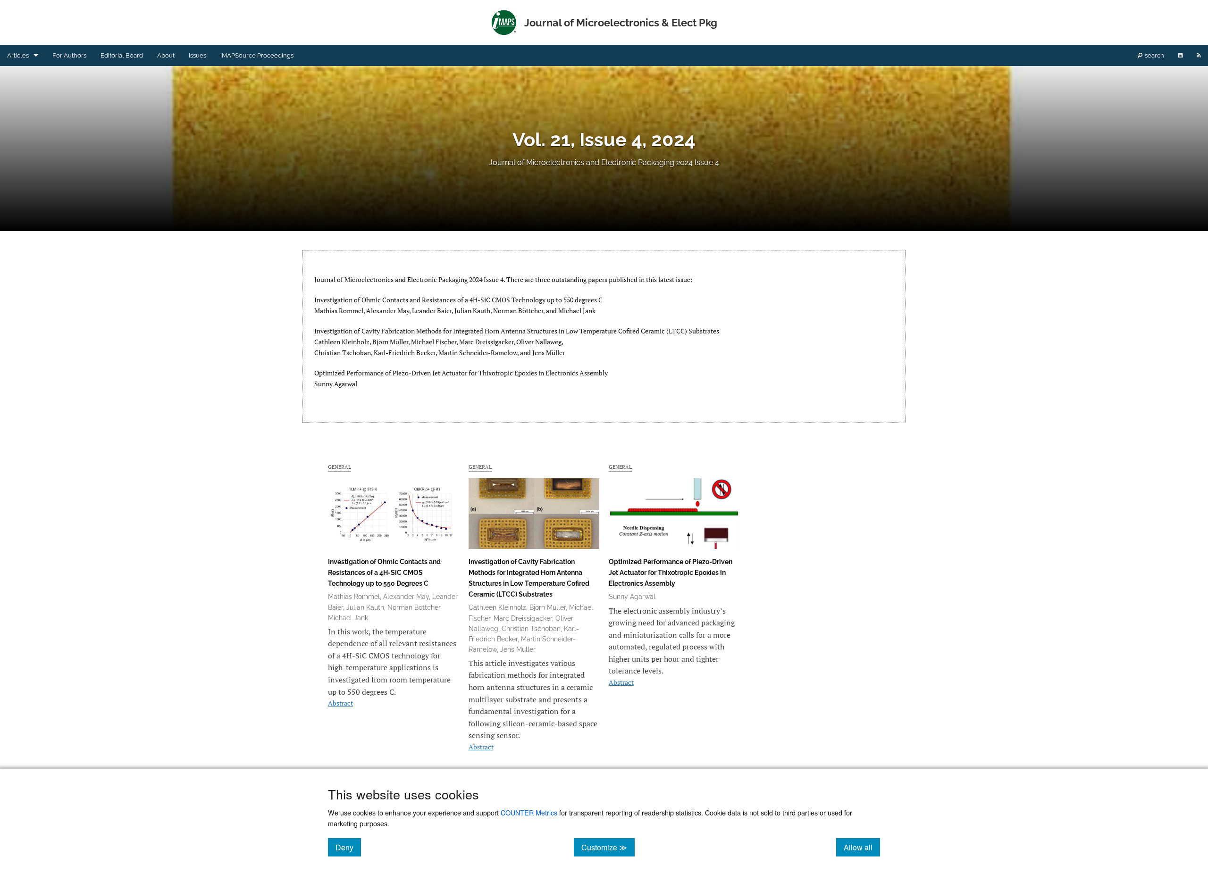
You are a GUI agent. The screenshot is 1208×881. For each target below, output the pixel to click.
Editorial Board (122, 55)
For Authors (69, 55)
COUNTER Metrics (529, 812)
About (166, 55)
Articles (18, 55)
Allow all (862, 847)
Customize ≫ (608, 847)
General (339, 466)
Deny (348, 847)
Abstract (340, 702)
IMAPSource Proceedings (257, 55)
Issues (197, 55)
